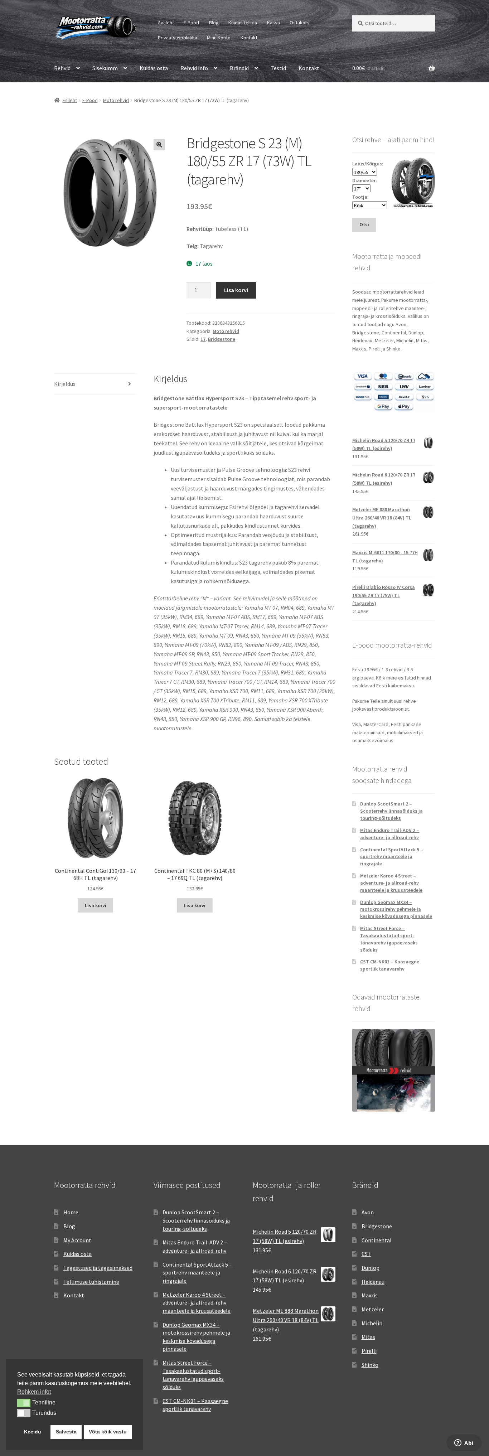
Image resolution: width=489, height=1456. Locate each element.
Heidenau (373, 1281)
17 (202, 339)
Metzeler (373, 1309)
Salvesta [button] (66, 1432)
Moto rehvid (116, 100)
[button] (159, 144)
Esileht (70, 100)
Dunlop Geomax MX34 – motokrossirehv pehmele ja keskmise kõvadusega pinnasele (396, 909)
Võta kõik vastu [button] (108, 1432)
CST (366, 1253)
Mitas (368, 1336)
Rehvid (62, 68)
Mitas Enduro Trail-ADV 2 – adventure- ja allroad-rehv (389, 834)
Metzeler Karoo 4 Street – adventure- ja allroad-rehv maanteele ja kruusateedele (391, 882)
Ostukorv (300, 22)
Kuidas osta (154, 68)
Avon (368, 1212)
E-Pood (191, 22)
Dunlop (370, 1267)
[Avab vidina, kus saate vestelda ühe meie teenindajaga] (464, 1443)
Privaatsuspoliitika (177, 37)
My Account (77, 1240)
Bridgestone (221, 339)
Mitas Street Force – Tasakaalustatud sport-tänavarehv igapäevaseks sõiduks (389, 939)
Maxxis (370, 1295)
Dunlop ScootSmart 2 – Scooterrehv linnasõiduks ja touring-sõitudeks (391, 810)
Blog (214, 22)
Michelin (372, 1323)
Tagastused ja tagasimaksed (97, 1267)
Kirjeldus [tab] (65, 383)
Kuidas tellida (242, 22)
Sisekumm (105, 68)
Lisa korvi (236, 290)
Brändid (239, 68)
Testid (278, 68)
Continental (377, 1240)
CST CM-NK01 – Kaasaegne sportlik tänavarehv (389, 965)
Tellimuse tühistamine (91, 1281)
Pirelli (369, 1350)
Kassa (273, 22)
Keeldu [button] (32, 1432)
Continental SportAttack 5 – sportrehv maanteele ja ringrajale (391, 856)
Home (70, 1212)
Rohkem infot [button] (34, 1392)
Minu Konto (219, 37)
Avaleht (166, 22)
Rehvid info (194, 68)
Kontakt (249, 37)
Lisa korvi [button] (95, 905)
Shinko (370, 1364)
